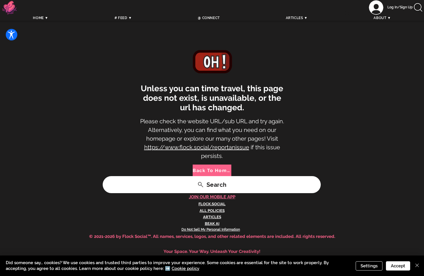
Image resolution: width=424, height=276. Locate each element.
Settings (369, 265)
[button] (418, 7)
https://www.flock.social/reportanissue (196, 147)
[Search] (347, 14)
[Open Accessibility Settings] (11, 34)
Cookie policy (185, 268)
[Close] (417, 265)
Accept (398, 265)
